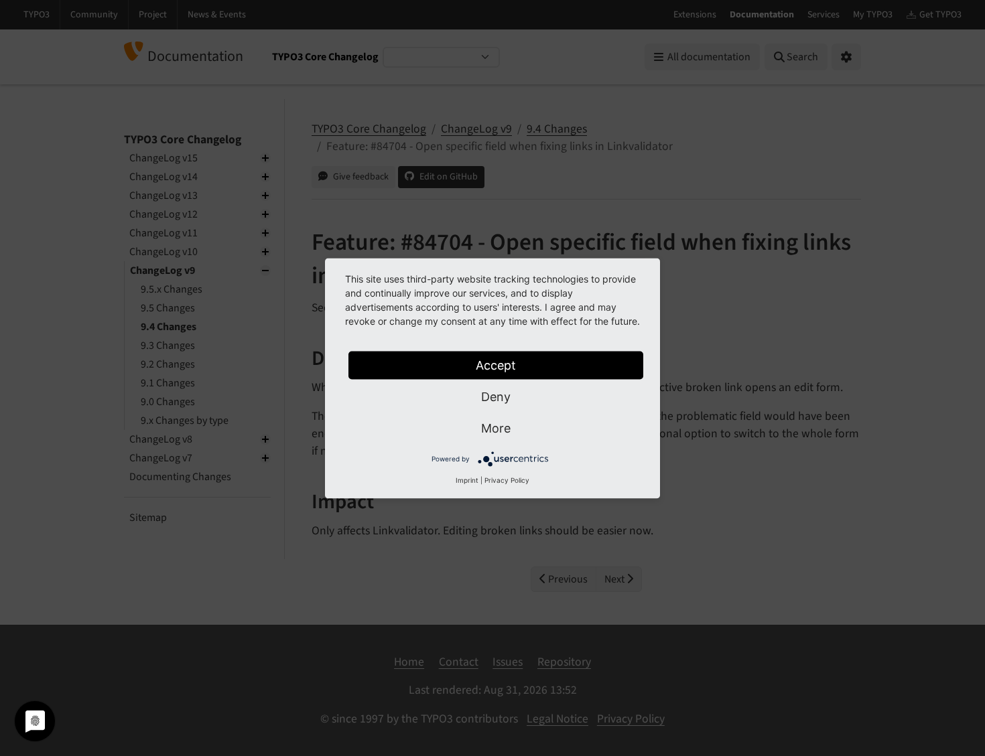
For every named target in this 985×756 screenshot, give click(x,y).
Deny (496, 396)
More (496, 428)
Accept (496, 365)
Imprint (467, 479)
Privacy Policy (506, 479)
